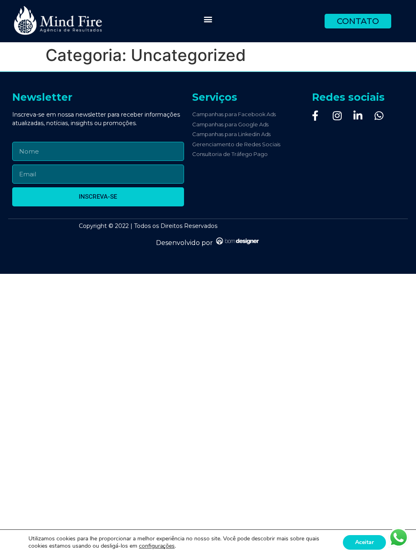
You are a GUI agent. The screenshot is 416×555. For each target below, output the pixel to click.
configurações (157, 546)
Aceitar (364, 542)
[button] (208, 19)
